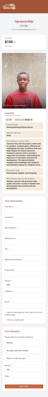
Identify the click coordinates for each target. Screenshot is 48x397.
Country (8, 280)
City (7, 249)
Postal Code (10, 270)
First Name (9, 206)
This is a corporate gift (15, 320)
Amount (8, 365)
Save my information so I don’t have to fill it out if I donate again (24, 313)
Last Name (9, 217)
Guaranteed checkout (24, 29)
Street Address (11, 228)
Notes (7, 376)
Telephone (9, 291)
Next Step (24, 386)
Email (7, 302)
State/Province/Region (13, 259)
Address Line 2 (10, 238)
